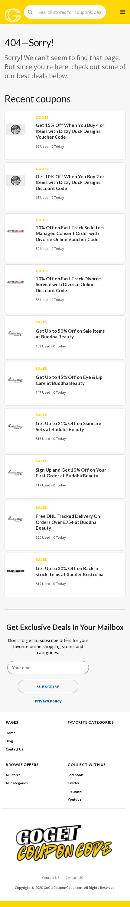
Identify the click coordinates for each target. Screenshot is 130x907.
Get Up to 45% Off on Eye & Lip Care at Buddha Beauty (69, 380)
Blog (9, 741)
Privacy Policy (48, 701)
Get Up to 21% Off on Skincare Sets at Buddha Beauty (68, 426)
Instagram (76, 791)
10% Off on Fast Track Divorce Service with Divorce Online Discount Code (68, 284)
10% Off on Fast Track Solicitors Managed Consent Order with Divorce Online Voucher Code (70, 233)
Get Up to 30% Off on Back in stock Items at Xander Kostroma (69, 571)
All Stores (13, 775)
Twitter (73, 783)
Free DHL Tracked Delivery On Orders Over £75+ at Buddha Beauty (68, 522)
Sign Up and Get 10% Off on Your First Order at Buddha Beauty (71, 473)
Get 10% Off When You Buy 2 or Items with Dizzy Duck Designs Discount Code (70, 182)
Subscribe (48, 686)
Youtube (74, 799)
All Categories (17, 783)
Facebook (75, 775)
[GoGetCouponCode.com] (13, 15)
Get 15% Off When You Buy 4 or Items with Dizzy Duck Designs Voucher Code (70, 131)
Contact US (14, 749)
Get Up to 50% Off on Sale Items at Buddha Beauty (70, 334)
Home (10, 733)
